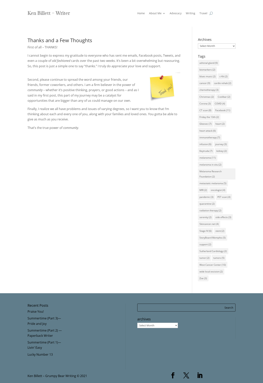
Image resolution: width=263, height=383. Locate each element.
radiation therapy (210, 210)
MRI (203, 190)
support (205, 244)
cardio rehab (222, 83)
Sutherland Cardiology (213, 251)
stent (219, 231)
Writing (190, 13)
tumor (204, 258)
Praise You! (36, 311)
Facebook (222, 110)
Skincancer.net (209, 224)
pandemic (206, 197)
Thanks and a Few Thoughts (60, 40)
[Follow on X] (186, 375)
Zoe (203, 278)
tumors (218, 258)
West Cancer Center (212, 264)
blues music (207, 76)
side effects (223, 217)
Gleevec (205, 123)
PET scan (223, 197)
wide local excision (211, 271)
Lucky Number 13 (40, 354)
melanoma (207, 157)
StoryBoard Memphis (212, 237)
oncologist (218, 190)
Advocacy (176, 13)
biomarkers (207, 69)
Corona (205, 103)
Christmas (206, 96)
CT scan (205, 110)
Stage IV (205, 231)
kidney (221, 151)
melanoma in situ (210, 164)
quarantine (207, 203)
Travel (203, 13)
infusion (205, 144)
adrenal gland (208, 63)
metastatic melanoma (212, 183)
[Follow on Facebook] (173, 375)
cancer (204, 83)
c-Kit (223, 76)
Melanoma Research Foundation (210, 174)
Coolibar (224, 96)
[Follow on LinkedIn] (200, 375)
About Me (155, 13)
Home (141, 13)
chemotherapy (209, 90)
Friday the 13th (209, 117)
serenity (205, 217)
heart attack (207, 130)
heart (220, 123)
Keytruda (206, 151)
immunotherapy (209, 137)
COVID (220, 103)
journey (221, 144)
